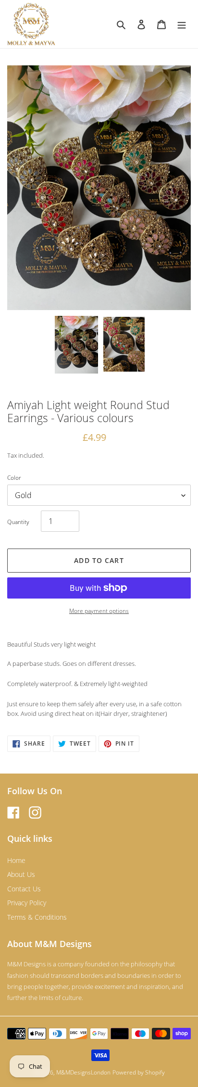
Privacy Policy (26, 902)
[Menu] (182, 24)
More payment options (99, 611)
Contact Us (24, 888)
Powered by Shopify (138, 1072)
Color (14, 478)
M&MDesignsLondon (83, 1072)
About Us (21, 874)
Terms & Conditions (37, 917)
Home (16, 860)
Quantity (18, 522)
